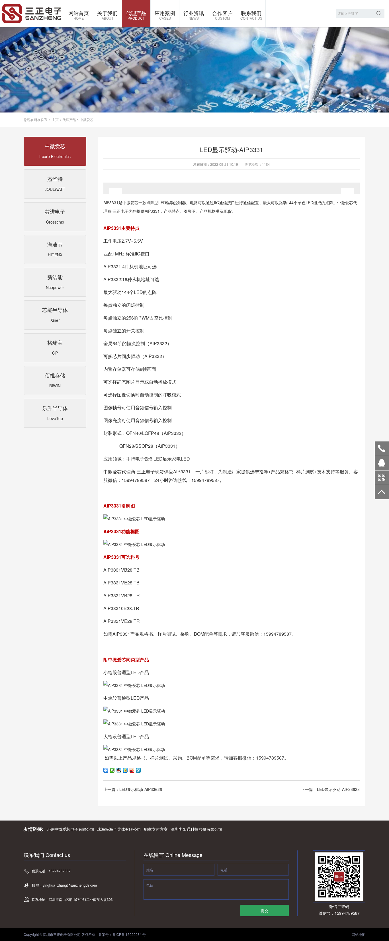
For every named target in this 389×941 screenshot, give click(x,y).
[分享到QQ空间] (125, 770)
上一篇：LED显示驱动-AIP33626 (132, 789)
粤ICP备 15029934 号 (129, 934)
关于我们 (107, 15)
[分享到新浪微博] (132, 770)
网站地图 (358, 934)
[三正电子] (32, 13)
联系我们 (251, 15)
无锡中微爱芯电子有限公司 (70, 829)
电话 (223, 869)
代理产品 (136, 15)
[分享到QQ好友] (118, 770)
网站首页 (78, 15)
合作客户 (222, 15)
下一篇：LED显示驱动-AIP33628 (330, 789)
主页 (55, 119)
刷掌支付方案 (156, 829)
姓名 (149, 869)
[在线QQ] (382, 465)
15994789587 (382, 448)
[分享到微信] (112, 770)
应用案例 (165, 15)
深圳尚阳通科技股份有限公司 (196, 829)
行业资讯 (193, 15)
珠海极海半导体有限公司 (119, 829)
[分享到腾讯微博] (138, 770)
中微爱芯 (86, 119)
